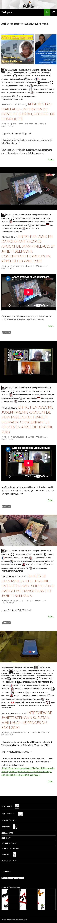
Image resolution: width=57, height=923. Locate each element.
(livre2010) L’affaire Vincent (23, 678)
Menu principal (53, 12)
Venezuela (23, 705)
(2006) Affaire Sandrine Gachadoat (17, 667)
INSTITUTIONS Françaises (12, 82)
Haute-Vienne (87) (20, 558)
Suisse (17, 702)
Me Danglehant (20, 225)
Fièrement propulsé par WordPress (14, 920)
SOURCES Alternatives (20, 93)
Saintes (15, 699)
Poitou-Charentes (34, 565)
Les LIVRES (44, 82)
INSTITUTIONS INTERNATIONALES (34, 685)
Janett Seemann (20, 222)
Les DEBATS (5, 838)
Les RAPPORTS (7, 833)
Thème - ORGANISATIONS (25, 96)
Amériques (25, 682)
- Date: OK (28, 76)
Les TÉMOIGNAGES (8, 843)
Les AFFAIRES (30, 82)
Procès (7, 332)
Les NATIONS (38, 86)
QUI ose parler (39, 89)
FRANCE (42, 79)
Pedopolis (6, 12)
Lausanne (34, 689)
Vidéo (6, 124)
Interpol (5, 689)
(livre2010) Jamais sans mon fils (25, 73)
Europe (31, 79)
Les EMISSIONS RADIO (10, 848)
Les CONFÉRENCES (8, 820)
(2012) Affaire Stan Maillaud (18, 70)
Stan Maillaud (41, 93)
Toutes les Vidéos (9, 861)
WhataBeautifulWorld (12, 99)
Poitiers (17, 565)
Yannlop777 (7, 708)
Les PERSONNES (46, 222)
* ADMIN (20, 76)
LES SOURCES (6, 225)
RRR (51, 225)
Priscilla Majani (39, 696)
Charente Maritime (40, 682)
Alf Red (30, 124)
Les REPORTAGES (36, 692)
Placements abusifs (19, 89)
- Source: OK (39, 76)
